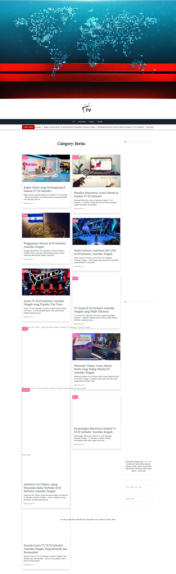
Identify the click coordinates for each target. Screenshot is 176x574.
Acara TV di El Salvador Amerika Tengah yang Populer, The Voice (44, 303)
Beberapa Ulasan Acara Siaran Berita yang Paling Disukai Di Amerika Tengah (93, 369)
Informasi (82, 122)
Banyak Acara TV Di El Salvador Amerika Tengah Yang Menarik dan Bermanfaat (45, 549)
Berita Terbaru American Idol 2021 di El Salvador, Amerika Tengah (95, 252)
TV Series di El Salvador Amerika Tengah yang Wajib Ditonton (94, 310)
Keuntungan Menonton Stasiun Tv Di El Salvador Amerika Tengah (95, 554)
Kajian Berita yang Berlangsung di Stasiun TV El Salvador (44, 189)
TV (73, 122)
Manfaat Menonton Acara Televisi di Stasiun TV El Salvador (96, 195)
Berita (100, 122)
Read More (28, 203)
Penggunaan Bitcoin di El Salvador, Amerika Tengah (45, 245)
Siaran (91, 122)
